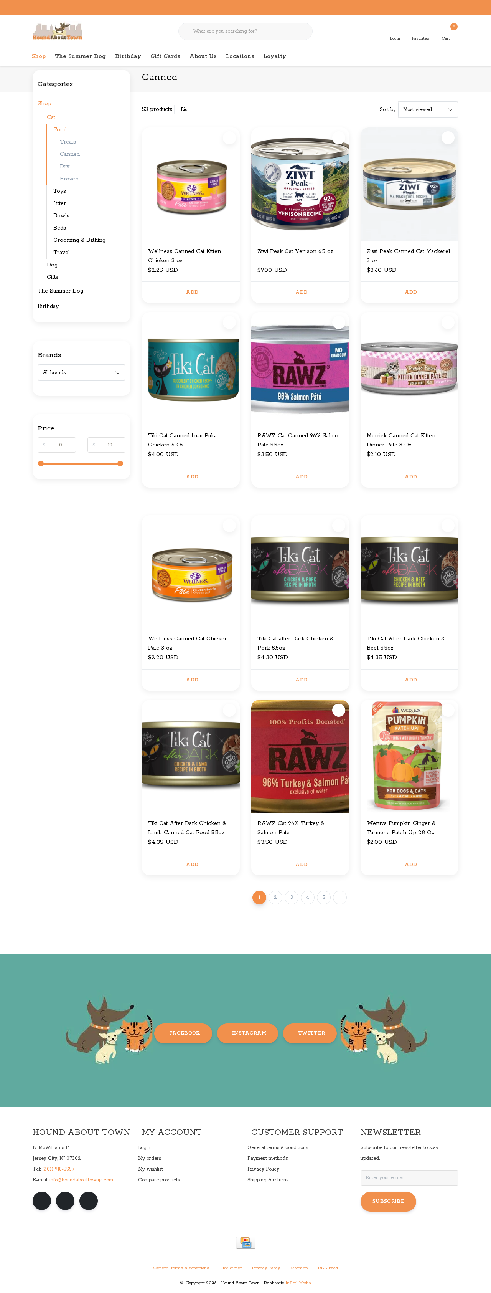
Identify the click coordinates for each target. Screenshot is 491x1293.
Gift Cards (165, 56)
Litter (59, 203)
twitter (311, 1033)
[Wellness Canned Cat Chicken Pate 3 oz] (191, 571)
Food (60, 129)
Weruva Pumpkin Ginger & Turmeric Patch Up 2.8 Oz (401, 828)
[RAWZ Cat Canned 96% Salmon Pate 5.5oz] (300, 368)
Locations (240, 56)
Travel (61, 252)
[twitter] (88, 1201)
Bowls (61, 215)
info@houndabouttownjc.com (81, 1180)
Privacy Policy (266, 1268)
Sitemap (299, 1268)
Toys (59, 191)
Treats (68, 142)
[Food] (123, 129)
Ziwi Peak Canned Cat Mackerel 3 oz (408, 256)
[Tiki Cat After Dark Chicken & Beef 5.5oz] (409, 571)
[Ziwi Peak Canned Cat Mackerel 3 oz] (409, 183)
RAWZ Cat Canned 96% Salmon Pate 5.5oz (299, 440)
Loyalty (275, 56)
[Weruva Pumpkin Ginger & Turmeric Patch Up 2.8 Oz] (409, 756)
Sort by (388, 109)
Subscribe (388, 1201)
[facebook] (42, 1201)
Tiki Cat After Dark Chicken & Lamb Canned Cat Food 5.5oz (187, 828)
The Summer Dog (80, 56)
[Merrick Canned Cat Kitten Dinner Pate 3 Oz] (409, 368)
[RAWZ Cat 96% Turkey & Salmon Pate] (300, 756)
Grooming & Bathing (79, 240)
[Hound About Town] (57, 30)
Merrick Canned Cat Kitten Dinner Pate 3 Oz (401, 440)
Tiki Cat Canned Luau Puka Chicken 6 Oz (182, 440)
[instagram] (65, 1201)
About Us (203, 56)
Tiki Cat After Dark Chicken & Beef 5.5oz (406, 643)
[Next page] (340, 897)
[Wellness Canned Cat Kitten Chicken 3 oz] (191, 183)
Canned (70, 154)
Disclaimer (230, 1268)
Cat (51, 117)
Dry (64, 166)
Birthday (128, 56)
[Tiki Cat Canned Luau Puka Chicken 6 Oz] (191, 368)
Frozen (69, 178)
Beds (59, 228)
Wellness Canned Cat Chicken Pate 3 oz (188, 643)
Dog (52, 264)
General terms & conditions (181, 1268)
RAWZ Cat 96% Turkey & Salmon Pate (290, 828)
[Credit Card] (245, 1243)
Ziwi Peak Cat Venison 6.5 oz (295, 251)
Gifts (52, 277)
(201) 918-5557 (58, 1169)
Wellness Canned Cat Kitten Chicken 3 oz (184, 256)
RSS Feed (328, 1268)
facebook (184, 1033)
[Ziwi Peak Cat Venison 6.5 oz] (300, 183)
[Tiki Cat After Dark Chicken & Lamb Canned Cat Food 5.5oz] (191, 756)
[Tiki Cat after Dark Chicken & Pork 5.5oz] (300, 571)
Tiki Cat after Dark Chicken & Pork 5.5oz (295, 643)
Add (192, 292)
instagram (249, 1033)
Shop (38, 56)
